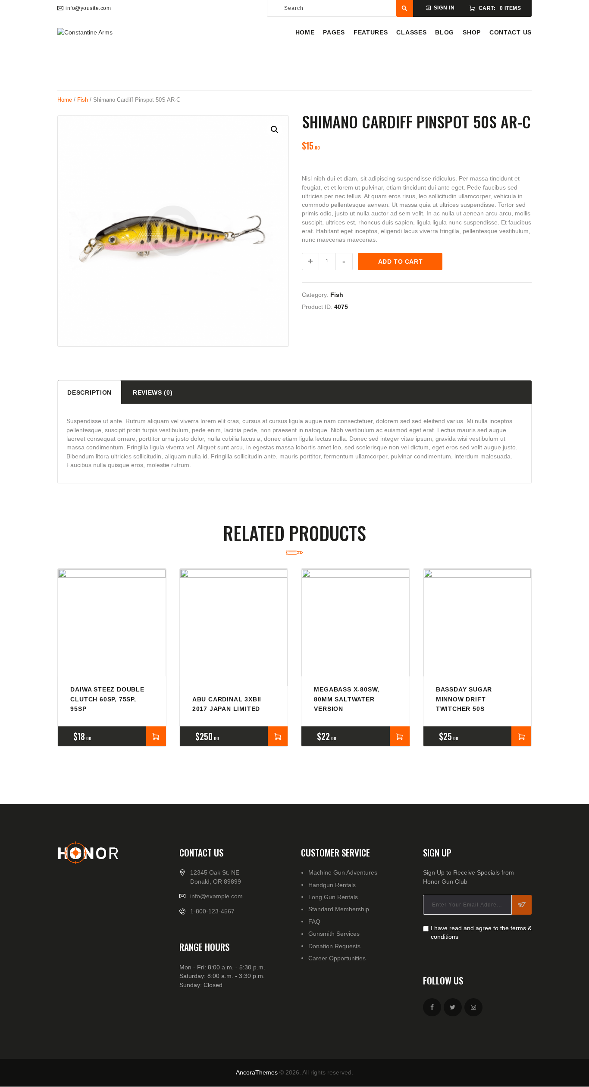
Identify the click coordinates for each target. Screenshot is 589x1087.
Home (64, 100)
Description (89, 392)
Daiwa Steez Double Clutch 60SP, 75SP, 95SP (107, 699)
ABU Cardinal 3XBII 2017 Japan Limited (226, 704)
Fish (82, 100)
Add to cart (400, 261)
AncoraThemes (257, 1072)
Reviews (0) (153, 392)
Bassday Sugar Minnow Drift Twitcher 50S (464, 699)
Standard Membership (338, 909)
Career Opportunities (337, 958)
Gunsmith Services (334, 933)
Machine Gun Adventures (342, 872)
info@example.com (216, 896)
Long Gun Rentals (333, 897)
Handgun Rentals (332, 884)
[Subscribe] (522, 905)
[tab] (89, 391)
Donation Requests (334, 946)
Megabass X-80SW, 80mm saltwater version (346, 699)
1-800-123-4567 (212, 911)
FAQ (314, 921)
